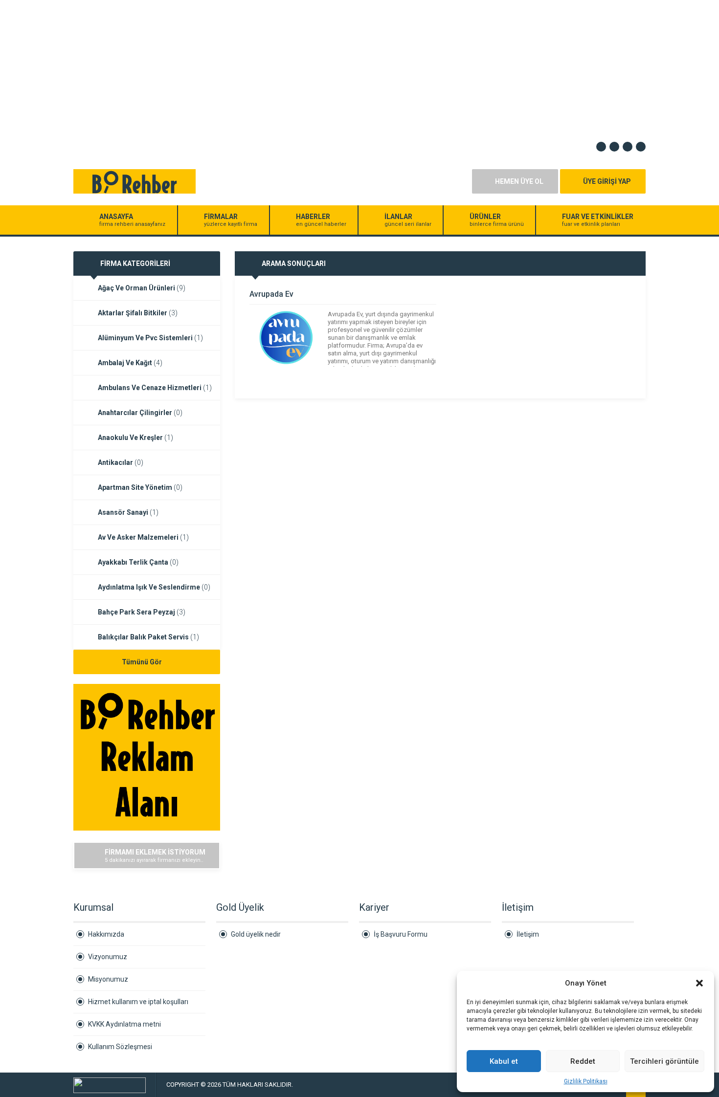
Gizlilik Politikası (585, 1081)
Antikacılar (120, 462)
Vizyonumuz (107, 957)
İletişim (528, 934)
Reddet (582, 1061)
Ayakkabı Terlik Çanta (138, 562)
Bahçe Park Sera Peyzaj (141, 612)
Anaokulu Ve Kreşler (135, 437)
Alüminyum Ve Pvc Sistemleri (150, 338)
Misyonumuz (108, 979)
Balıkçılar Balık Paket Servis (148, 637)
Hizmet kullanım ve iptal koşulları (138, 1002)
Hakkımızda (106, 934)
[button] (699, 983)
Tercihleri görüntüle (664, 1061)
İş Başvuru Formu (400, 934)
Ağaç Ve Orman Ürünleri (141, 288)
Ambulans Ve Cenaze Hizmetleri (155, 388)
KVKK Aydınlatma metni (124, 1024)
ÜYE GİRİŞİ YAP (607, 181)
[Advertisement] (293, 68)
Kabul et (504, 1061)
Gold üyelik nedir (256, 934)
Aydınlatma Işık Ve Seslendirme (154, 587)
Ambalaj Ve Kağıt (130, 363)
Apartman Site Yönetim (140, 487)
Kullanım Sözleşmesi (120, 1047)
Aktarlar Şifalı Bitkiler (138, 313)
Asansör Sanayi (128, 512)
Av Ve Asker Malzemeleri (143, 537)
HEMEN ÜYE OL (519, 181)
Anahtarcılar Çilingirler (140, 413)
